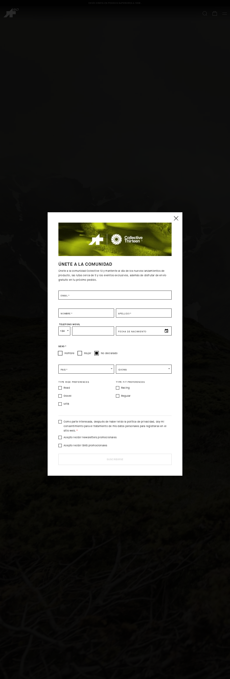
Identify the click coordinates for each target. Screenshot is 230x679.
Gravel (67, 396)
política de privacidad (140, 421)
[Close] (176, 218)
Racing (125, 388)
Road (67, 388)
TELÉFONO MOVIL (69, 324)
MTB (66, 404)
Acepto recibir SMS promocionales (85, 445)
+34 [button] (62, 331)
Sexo (62, 346)
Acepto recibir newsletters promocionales (90, 437)
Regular (125, 396)
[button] (86, 369)
